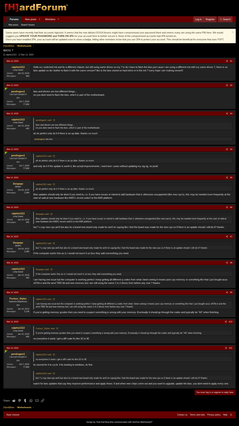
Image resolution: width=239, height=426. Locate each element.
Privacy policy (214, 414)
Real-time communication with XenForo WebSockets (129, 422)
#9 (231, 292)
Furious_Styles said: (45, 328)
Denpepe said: (42, 214)
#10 (230, 322)
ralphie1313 (11, 54)
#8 (231, 263)
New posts (30, 19)
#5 (231, 177)
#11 (230, 348)
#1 (231, 61)
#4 (231, 149)
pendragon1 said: (44, 120)
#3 (231, 113)
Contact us (182, 414)
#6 (231, 207)
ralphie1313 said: (44, 156)
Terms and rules (197, 414)
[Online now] (5, 88)
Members (50, 19)
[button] (39, 19)
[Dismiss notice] (232, 32)
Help (225, 414)
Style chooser (12, 414)
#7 (231, 236)
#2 (231, 85)
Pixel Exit (100, 422)
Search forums (28, 25)
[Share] (227, 61)
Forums (14, 19)
